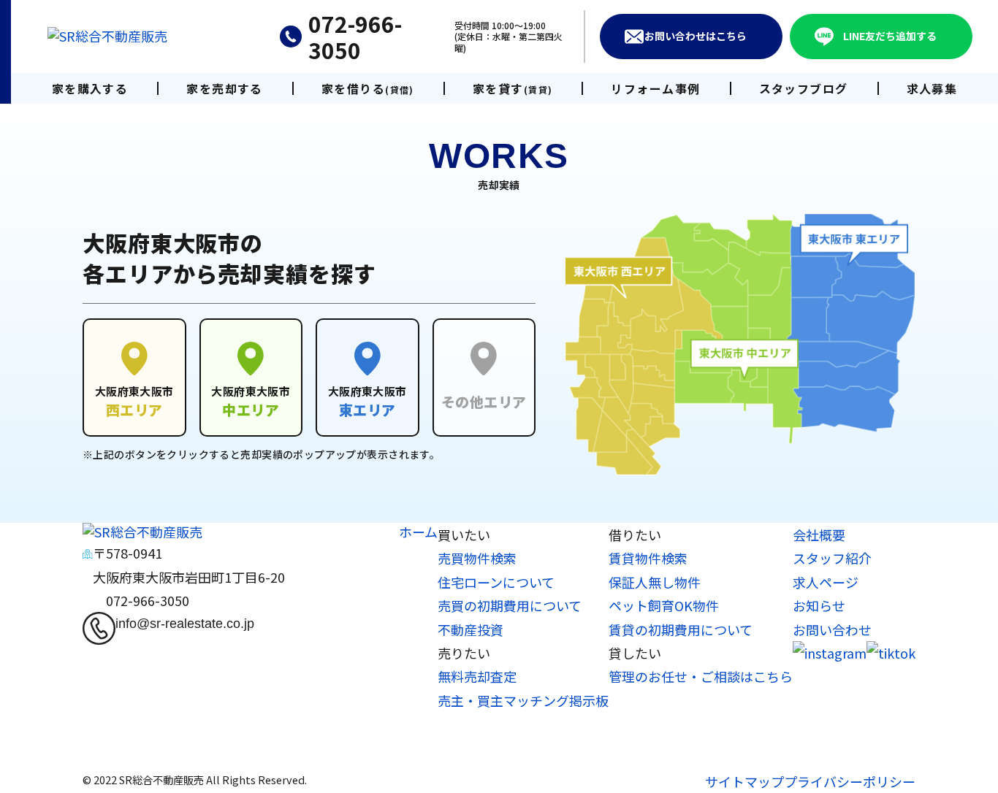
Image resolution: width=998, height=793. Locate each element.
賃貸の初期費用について (681, 629)
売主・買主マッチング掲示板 (523, 700)
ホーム (418, 531)
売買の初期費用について (510, 605)
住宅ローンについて (496, 581)
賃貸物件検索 (648, 557)
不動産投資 (470, 629)
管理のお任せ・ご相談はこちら (701, 676)
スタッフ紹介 (832, 557)
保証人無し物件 (655, 581)
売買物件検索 (477, 557)
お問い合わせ (832, 629)
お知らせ (819, 605)
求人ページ (825, 581)
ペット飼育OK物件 (664, 605)
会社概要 (819, 534)
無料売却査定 (477, 676)
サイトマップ (744, 781)
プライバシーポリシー (849, 781)
